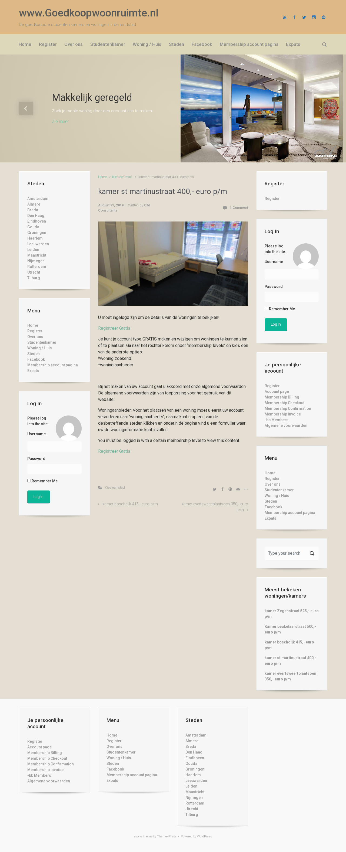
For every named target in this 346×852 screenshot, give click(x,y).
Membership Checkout (284, 403)
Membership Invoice (283, 414)
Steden (33, 354)
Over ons (35, 337)
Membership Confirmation (288, 408)
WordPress (204, 836)
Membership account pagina (52, 365)
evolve (138, 836)
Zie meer (60, 121)
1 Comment (239, 208)
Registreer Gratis (114, 328)
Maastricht (36, 255)
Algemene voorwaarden (286, 425)
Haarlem (35, 238)
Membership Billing (282, 397)
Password (36, 458)
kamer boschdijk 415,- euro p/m (130, 504)
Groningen (36, 232)
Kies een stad (122, 177)
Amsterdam (37, 198)
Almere (33, 204)
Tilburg (33, 278)
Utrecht (33, 272)
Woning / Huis (39, 348)
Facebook (36, 359)
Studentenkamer (41, 342)
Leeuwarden (38, 244)
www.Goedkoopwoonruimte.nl (88, 13)
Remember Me (44, 481)
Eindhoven (36, 221)
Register (34, 331)
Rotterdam (36, 266)
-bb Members (276, 420)
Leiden (33, 249)
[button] (26, 108)
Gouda (33, 227)
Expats (33, 371)
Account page (277, 391)
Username (36, 434)
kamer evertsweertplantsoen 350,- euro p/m (290, 676)
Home (102, 177)
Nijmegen (36, 261)
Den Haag (35, 215)
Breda (32, 210)
